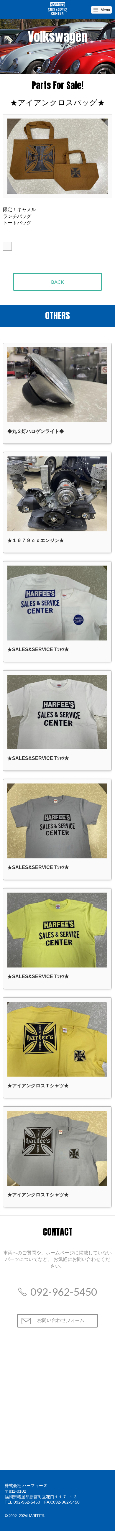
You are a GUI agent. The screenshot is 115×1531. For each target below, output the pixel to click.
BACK (57, 282)
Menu (105, 10)
